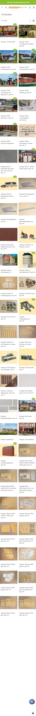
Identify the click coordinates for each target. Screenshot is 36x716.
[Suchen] (6, 8)
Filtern (5, 20)
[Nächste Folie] (34, 2)
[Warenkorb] (34, 8)
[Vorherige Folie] (2, 2)
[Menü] (2, 7)
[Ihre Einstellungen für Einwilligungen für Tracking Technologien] (33, 713)
